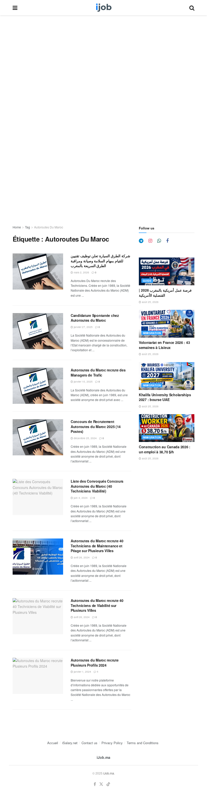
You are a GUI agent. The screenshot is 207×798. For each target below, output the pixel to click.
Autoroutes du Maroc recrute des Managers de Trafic (98, 372)
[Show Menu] (15, 7)
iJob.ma (103, 757)
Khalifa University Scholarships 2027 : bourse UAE (165, 397)
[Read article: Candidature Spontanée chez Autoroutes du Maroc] (38, 331)
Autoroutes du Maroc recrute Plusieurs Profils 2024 (94, 663)
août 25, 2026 (150, 302)
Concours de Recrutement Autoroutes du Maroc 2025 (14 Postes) (96, 426)
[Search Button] (191, 7)
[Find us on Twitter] (101, 784)
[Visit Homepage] (103, 8)
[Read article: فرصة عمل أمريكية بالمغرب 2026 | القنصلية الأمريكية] (166, 271)
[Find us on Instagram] (150, 241)
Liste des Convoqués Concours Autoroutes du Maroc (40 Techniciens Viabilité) (97, 486)
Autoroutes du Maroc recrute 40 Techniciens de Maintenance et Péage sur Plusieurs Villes (97, 545)
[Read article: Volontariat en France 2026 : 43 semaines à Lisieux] (166, 324)
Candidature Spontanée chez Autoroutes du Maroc (95, 318)
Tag (27, 227)
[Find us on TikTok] (108, 784)
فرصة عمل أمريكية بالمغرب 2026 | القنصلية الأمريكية (165, 293)
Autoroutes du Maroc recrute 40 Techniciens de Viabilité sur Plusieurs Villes (97, 605)
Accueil (52, 742)
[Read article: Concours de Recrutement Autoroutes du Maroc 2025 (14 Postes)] (38, 437)
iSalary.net (69, 742)
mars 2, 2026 (81, 272)
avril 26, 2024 (81, 557)
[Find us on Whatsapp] (159, 241)
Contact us (89, 742)
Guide (147, 281)
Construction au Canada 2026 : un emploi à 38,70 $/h (164, 449)
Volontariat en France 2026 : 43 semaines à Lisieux (164, 345)
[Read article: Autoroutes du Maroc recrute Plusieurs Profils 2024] (38, 676)
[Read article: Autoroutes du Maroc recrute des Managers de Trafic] (38, 386)
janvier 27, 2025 (83, 327)
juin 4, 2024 (80, 498)
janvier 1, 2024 (82, 671)
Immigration (152, 333)
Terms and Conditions (143, 742)
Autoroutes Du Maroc (48, 227)
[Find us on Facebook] (167, 241)
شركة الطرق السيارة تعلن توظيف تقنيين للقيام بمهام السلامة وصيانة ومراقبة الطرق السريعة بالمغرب (100, 260)
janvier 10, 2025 (83, 381)
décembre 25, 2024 (85, 438)
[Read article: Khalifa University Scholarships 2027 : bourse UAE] (166, 376)
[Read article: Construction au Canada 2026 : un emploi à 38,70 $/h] (166, 428)
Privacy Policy (112, 742)
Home (17, 227)
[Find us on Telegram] (141, 241)
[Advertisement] (103, 52)
